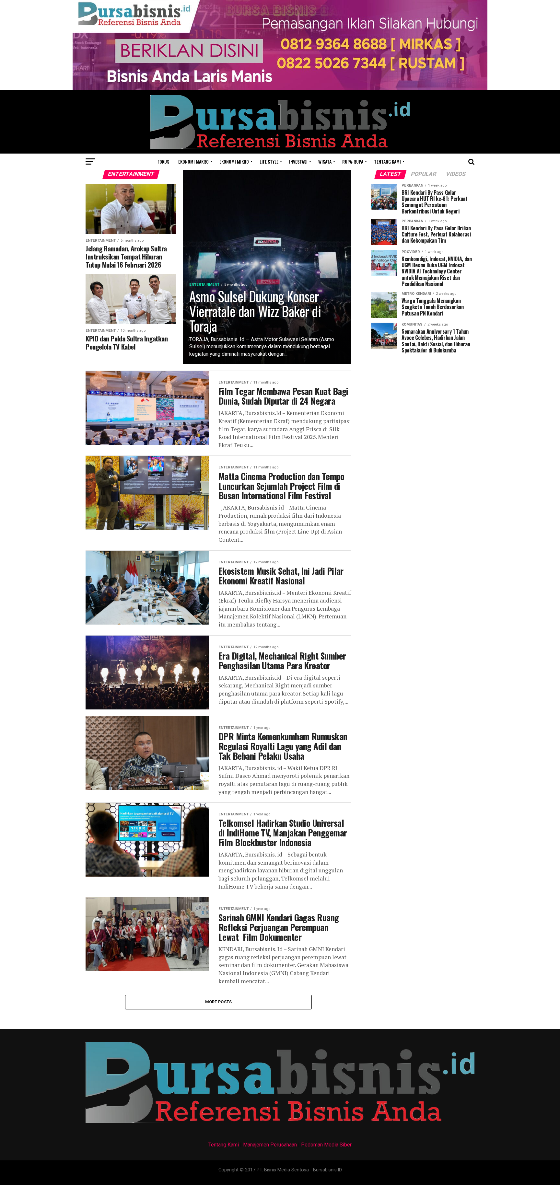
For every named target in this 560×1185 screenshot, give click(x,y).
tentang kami (387, 161)
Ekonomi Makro (193, 161)
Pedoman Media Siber (326, 1145)
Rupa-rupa (352, 161)
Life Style (269, 161)
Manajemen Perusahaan (270, 1145)
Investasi (298, 161)
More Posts (218, 1001)
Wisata (325, 161)
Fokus (163, 161)
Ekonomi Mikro (234, 161)
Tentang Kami (223, 1145)
